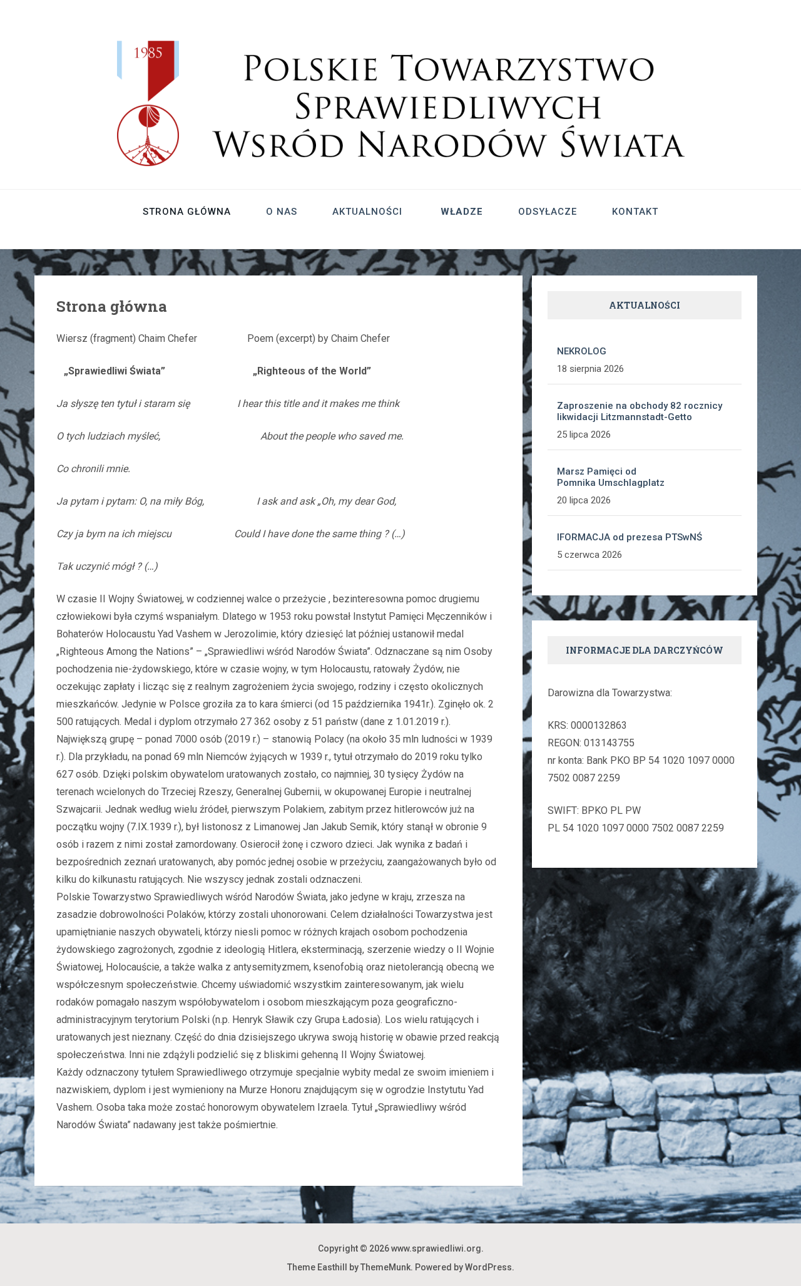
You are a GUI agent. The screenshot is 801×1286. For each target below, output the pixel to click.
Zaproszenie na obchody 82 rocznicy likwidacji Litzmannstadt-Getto (639, 411)
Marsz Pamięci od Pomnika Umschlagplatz (611, 477)
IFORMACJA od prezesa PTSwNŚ (629, 537)
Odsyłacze (547, 211)
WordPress (488, 1267)
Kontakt (635, 211)
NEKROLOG (581, 351)
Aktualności (367, 211)
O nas (281, 211)
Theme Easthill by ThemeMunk (349, 1267)
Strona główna (187, 211)
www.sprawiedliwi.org (436, 1248)
